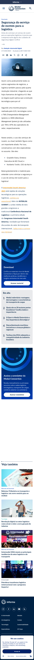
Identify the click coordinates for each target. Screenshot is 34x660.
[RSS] (24, 609)
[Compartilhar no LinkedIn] (11, 55)
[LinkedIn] (14, 609)
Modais (19, 615)
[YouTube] (19, 609)
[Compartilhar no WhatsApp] (18, 55)
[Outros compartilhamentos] (26, 55)
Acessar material (17, 283)
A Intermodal (5, 615)
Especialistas (5, 629)
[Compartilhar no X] (15, 55)
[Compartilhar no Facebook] (22, 55)
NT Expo (20, 629)
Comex (19, 620)
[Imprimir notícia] (7, 55)
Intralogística (5, 620)
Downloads (4, 19)
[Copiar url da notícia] (3, 55)
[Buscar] (30, 8)
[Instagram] (3, 609)
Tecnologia (4, 624)
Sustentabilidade (22, 624)
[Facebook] (8, 609)
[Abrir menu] (3, 8)
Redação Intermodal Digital (13, 48)
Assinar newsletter (17, 395)
